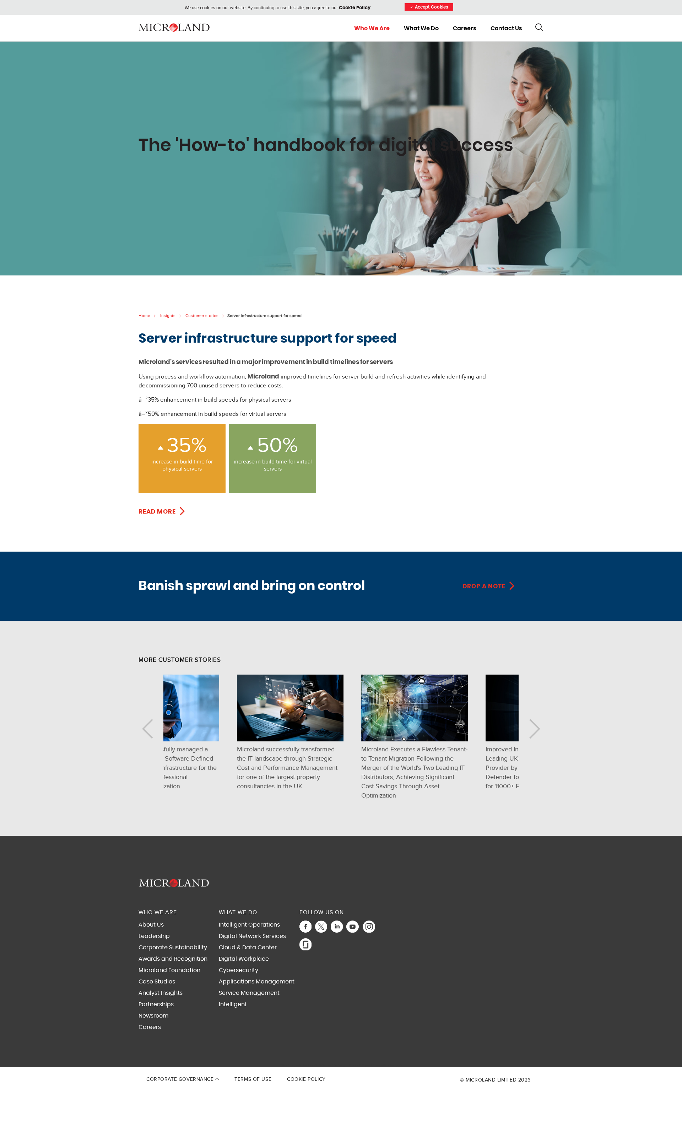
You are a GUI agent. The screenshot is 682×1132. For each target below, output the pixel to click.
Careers (464, 28)
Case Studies (157, 982)
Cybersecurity (238, 970)
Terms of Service (383, 1065)
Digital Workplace (244, 959)
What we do (421, 28)
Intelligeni (232, 1004)
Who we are (372, 28)
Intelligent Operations (249, 925)
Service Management (249, 993)
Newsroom (153, 1016)
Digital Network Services (252, 936)
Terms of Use (252, 1079)
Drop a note (483, 586)
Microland (263, 377)
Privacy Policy (357, 1065)
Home (144, 315)
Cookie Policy (354, 8)
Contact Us (506, 28)
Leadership (154, 936)
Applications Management (256, 982)
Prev (147, 729)
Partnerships (156, 1004)
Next (534, 729)
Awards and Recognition (173, 959)
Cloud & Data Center (248, 947)
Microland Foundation (169, 970)
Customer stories (201, 315)
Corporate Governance (180, 1079)
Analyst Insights (161, 993)
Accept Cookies (429, 7)
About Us (151, 925)
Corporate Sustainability (173, 947)
